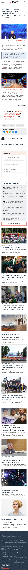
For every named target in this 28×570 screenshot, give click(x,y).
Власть (12, 125)
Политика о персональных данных (7, 559)
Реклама (3, 554)
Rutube (6, 119)
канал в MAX (7, 115)
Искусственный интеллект (10, 170)
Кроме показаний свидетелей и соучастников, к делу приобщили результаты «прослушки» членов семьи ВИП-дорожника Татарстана (13, 431)
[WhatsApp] (10, 132)
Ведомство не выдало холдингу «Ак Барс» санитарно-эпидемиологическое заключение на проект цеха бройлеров (14, 338)
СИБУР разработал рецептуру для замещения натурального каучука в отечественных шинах (13, 462)
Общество (4, 7)
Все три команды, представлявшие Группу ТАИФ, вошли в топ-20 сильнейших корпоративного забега (13, 400)
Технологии (20, 125)
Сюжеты (7, 153)
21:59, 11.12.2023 (5, 21)
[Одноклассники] (7, 132)
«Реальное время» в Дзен (14, 138)
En (17, 552)
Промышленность (6, 363)
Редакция (3, 552)
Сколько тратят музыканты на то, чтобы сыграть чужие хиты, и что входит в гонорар (14, 492)
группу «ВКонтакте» (14, 113)
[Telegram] (13, 132)
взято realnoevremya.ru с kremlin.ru (19, 40)
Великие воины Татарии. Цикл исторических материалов (12, 164)
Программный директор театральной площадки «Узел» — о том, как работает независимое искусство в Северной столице (14, 523)
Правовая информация (7, 556)
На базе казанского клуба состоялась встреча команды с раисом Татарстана (13, 279)
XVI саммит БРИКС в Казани (11, 158)
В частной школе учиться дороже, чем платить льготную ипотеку (13, 197)
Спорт (3, 273)
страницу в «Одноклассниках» (12, 115)
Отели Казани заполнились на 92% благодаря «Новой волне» (13, 214)
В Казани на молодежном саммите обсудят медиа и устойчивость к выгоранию (13, 209)
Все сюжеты (14, 175)
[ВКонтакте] (4, 132)
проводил (21, 92)
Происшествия (5, 332)
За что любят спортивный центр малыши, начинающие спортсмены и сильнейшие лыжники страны (13, 370)
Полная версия (5, 564)
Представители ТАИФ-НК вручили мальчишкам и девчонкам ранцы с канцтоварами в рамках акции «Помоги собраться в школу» (13, 250)
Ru (15, 552)
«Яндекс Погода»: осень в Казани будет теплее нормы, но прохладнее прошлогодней (13, 202)
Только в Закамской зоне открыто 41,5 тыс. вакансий (12, 308)
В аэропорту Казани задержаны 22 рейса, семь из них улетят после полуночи (14, 192)
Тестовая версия (5, 565)
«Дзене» (11, 119)
